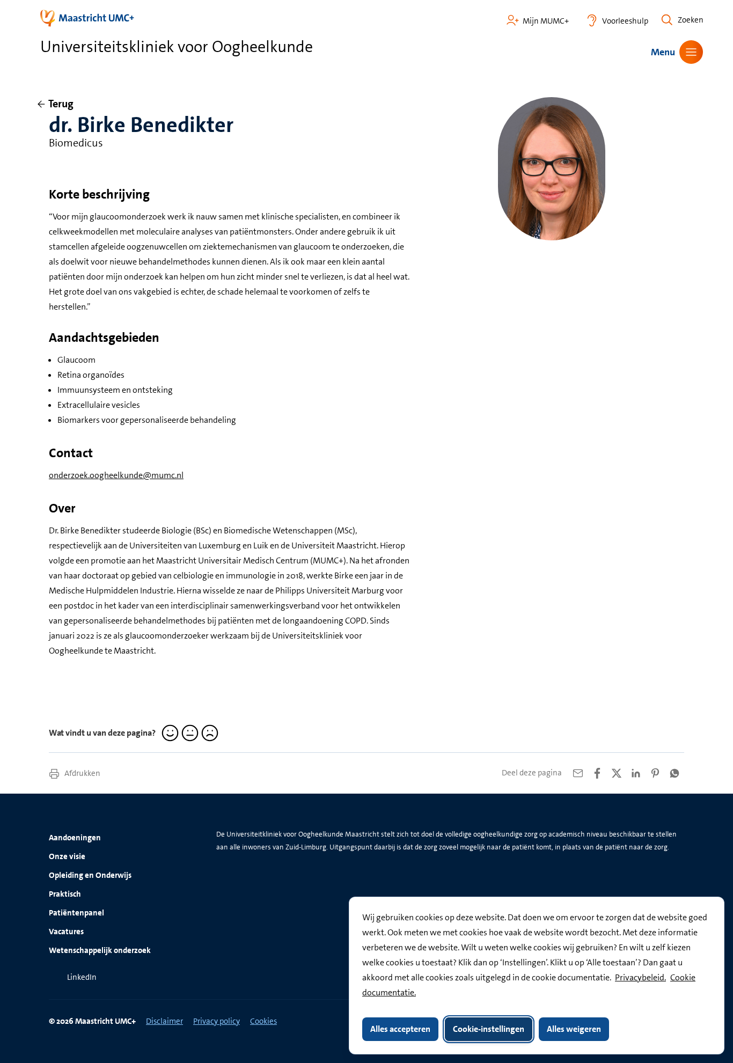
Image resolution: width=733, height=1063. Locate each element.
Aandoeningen (75, 837)
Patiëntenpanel (76, 912)
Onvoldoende (208, 733)
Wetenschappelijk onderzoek (100, 950)
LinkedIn (82, 977)
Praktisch (65, 894)
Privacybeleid (639, 977)
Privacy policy (216, 1021)
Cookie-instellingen (488, 1029)
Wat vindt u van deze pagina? (102, 732)
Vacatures (66, 931)
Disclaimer (164, 1021)
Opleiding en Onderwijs (90, 875)
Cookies (263, 1021)
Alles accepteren (400, 1029)
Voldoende (188, 733)
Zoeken (690, 19)
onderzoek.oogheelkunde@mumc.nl (116, 475)
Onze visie (67, 856)
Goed (168, 733)
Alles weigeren (574, 1029)
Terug (61, 104)
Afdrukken (81, 773)
